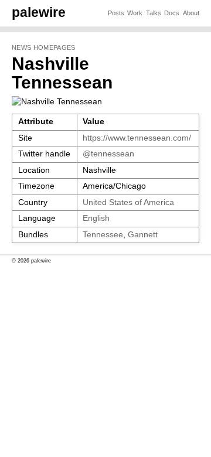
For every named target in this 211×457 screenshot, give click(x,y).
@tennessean (108, 153)
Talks (153, 12)
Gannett (143, 234)
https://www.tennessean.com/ (137, 138)
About (191, 12)
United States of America (128, 202)
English (96, 218)
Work (134, 12)
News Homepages (43, 47)
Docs (171, 12)
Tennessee (103, 234)
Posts (116, 12)
